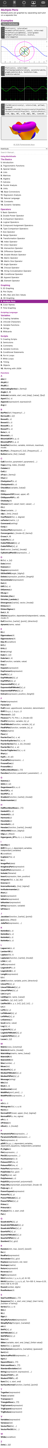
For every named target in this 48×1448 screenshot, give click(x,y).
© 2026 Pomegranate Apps (24, 144)
